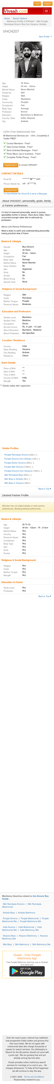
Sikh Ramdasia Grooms (13, 903)
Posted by (6, 92)
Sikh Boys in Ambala (13, 478)
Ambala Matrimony (26, 912)
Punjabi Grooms (10, 918)
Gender (7, 246)
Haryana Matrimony (28, 935)
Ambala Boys (9, 912)
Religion (6, 95)
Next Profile (44, 36)
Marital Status (8, 89)
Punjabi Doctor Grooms (15, 462)
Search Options (20, 18)
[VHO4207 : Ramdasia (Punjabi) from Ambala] (27, 60)
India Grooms (9, 927)
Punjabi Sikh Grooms (13, 466)
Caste (4, 99)
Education (6, 114)
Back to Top (44, 488)
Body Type (7, 108)
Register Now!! (11, 190)
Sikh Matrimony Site (41, 944)
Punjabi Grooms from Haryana (18, 470)
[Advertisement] (27, 417)
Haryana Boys (9, 935)
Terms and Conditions (34, 1076)
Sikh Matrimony (22, 944)
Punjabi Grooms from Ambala (17, 458)
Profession (7, 111)
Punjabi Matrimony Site (30, 921)
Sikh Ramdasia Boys (13, 474)
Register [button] (47, 3)
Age (4, 83)
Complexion (7, 105)
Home (7, 18)
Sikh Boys (7, 944)
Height (5, 86)
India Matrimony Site (29, 929)
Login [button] (37, 3)
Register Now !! (11, 165)
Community (7, 102)
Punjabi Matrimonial (30, 918)
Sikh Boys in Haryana (14, 482)
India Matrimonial (26, 927)
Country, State (8, 118)
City (4, 121)
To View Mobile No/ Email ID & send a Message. (26, 193)
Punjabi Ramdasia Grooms (16, 454)
